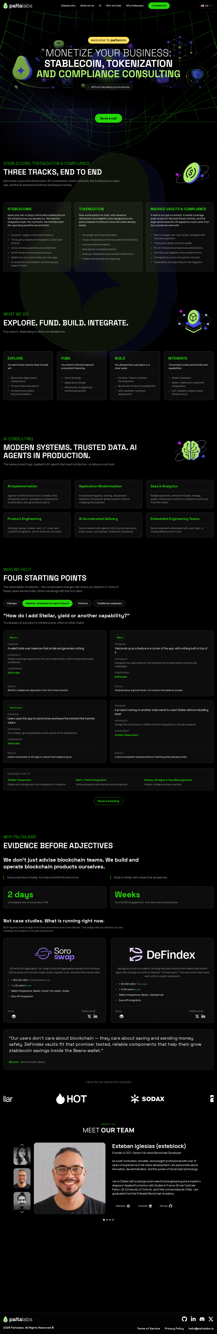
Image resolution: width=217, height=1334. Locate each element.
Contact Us (159, 5)
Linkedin (143, 1206)
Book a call (108, 118)
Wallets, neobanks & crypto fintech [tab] (47, 603)
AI (100, 5)
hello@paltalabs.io (201, 1328)
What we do (87, 5)
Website (120, 1206)
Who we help (113, 5)
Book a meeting (108, 801)
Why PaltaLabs (135, 5)
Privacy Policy (174, 1328)
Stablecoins (68, 5)
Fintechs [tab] (83, 603)
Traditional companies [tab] (109, 603)
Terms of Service (148, 1328)
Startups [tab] (12, 603)
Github (163, 1206)
